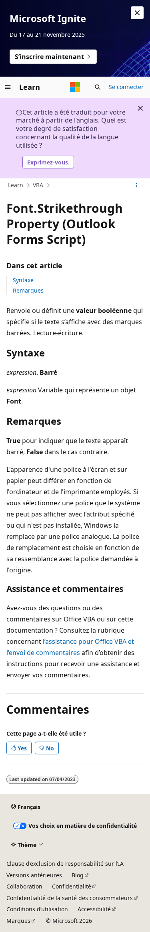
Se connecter (126, 87)
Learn (15, 185)
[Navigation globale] (8, 87)
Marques (18, 920)
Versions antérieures (34, 875)
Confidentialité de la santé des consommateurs (69, 898)
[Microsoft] (75, 87)
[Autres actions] (137, 185)
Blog (78, 875)
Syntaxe (23, 280)
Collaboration (24, 886)
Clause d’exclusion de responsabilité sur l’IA (65, 863)
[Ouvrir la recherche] (98, 87)
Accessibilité (94, 909)
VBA (38, 185)
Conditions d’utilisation (37, 909)
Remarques (28, 290)
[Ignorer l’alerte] (137, 12)
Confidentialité (71, 886)
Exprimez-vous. (48, 162)
